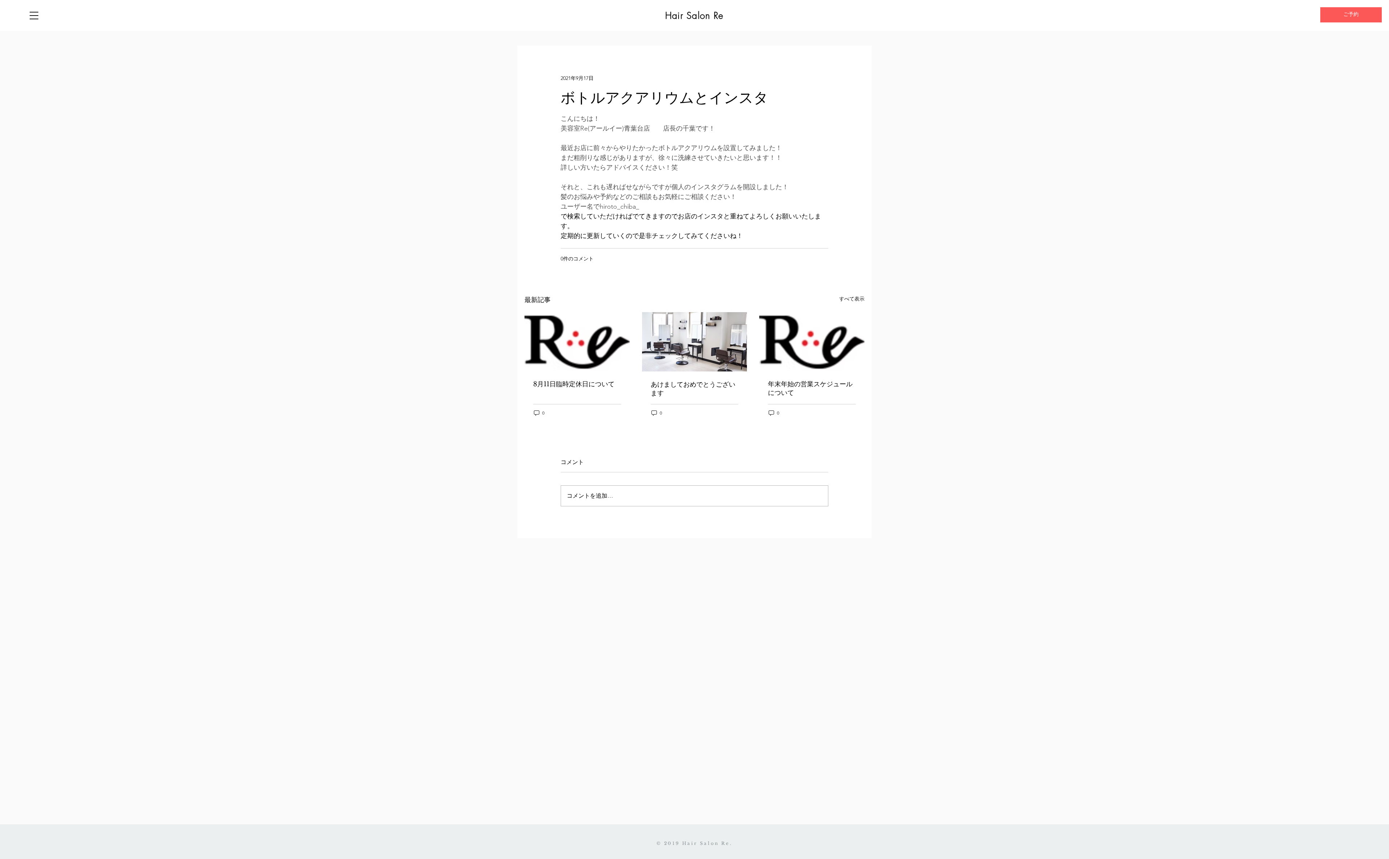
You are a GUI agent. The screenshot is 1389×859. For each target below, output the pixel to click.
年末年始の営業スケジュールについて (810, 388)
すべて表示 (852, 298)
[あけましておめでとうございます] (694, 341)
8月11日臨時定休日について (574, 384)
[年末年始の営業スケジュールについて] (812, 341)
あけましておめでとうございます (693, 388)
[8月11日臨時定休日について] (577, 341)
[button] (34, 15)
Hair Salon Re (694, 15)
